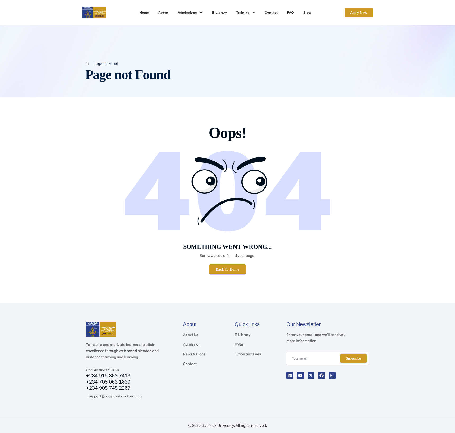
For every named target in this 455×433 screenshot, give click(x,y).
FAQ (290, 12)
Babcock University (218, 426)
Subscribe (353, 358)
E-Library (219, 12)
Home (144, 12)
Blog (307, 12)
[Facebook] (321, 375)
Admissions (187, 12)
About (163, 12)
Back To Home (227, 269)
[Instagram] (332, 375)
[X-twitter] (311, 375)
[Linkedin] (289, 375)
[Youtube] (300, 375)
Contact (271, 12)
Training (243, 12)
